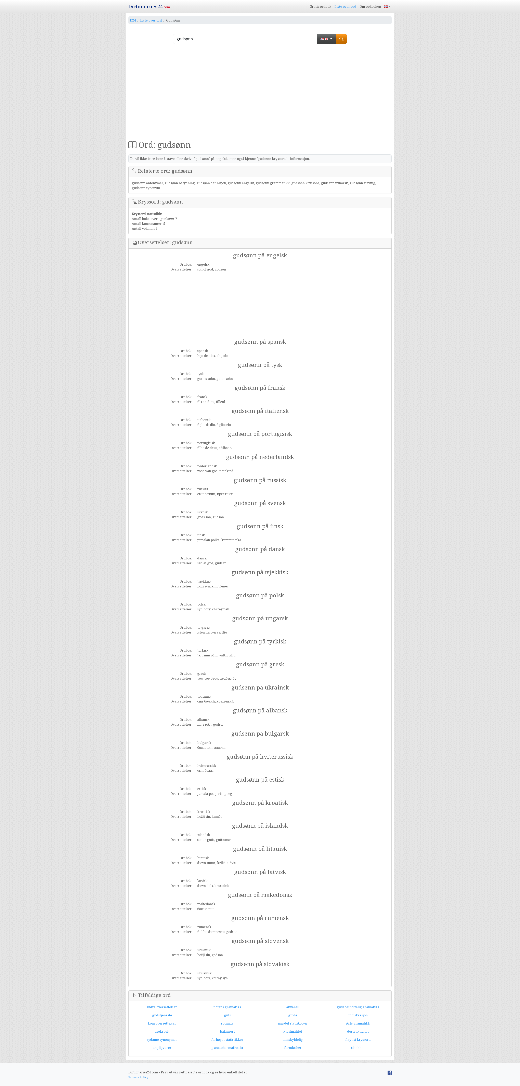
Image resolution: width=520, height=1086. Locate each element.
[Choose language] (326, 39)
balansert (227, 1031)
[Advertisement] (260, 88)
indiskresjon (358, 1015)
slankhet (358, 1047)
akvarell (292, 1007)
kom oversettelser (162, 1023)
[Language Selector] (387, 6)
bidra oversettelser (162, 1007)
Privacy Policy (138, 1077)
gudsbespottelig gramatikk (358, 1007)
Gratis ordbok (320, 6)
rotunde (227, 1023)
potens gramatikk (227, 1007)
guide (292, 1015)
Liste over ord (345, 6)
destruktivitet (358, 1031)
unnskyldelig (293, 1039)
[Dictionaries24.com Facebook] (390, 1072)
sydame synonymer (162, 1039)
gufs (227, 1015)
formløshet (292, 1047)
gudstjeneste (162, 1015)
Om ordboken (370, 6)
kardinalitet (292, 1031)
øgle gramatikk (358, 1023)
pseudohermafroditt (227, 1047)
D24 (133, 20)
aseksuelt (162, 1031)
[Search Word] (341, 39)
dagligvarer (162, 1047)
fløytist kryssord (358, 1039)
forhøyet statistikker (227, 1039)
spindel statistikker (293, 1023)
